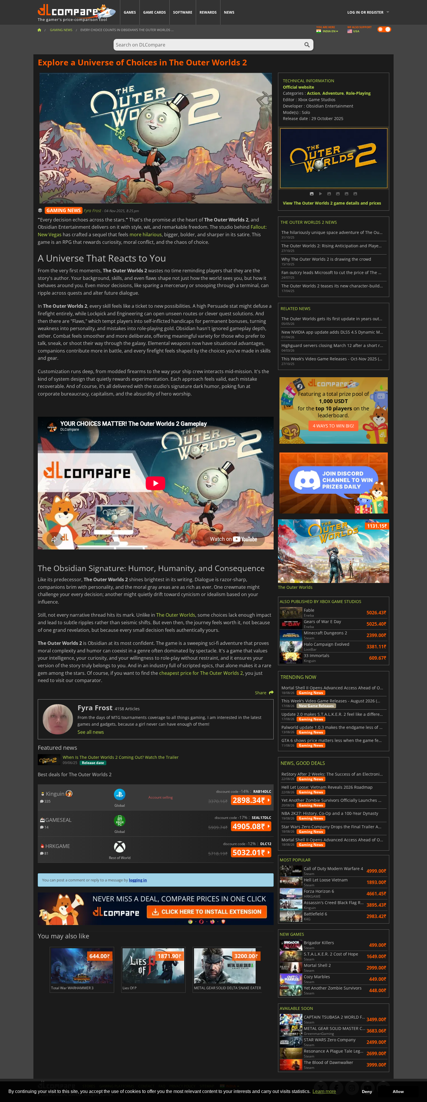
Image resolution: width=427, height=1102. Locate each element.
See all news (91, 732)
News (229, 12)
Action (313, 93)
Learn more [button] (324, 1091)
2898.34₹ (250, 800)
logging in (138, 880)
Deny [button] (367, 1091)
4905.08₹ (250, 826)
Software (182, 12)
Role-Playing (358, 93)
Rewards (208, 12)
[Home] (39, 30)
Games (130, 12)
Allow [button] (398, 1091)
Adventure (333, 93)
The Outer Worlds (175, 615)
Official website (298, 87)
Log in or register (365, 12)
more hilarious (146, 234)
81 (46, 853)
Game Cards (154, 12)
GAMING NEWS (63, 210)
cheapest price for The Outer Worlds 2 (201, 673)
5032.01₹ (250, 852)
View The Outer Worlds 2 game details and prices (332, 203)
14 (46, 827)
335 (47, 801)
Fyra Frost (93, 210)
